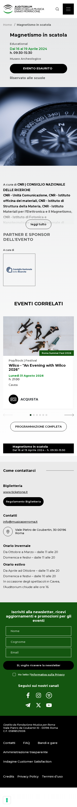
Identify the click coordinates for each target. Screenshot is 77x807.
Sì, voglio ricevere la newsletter (38, 665)
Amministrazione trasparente (25, 752)
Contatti (9, 743)
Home (7, 25)
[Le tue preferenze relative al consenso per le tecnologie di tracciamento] (7, 800)
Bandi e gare (47, 743)
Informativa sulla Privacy (48, 674)
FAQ (26, 743)
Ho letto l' (41, 674)
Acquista (29, 399)
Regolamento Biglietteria (23, 501)
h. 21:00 (14, 379)
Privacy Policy (28, 776)
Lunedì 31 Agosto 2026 (26, 375)
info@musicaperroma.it (20, 522)
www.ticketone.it (15, 492)
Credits (8, 776)
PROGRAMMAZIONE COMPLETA (38, 426)
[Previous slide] (8, 415)
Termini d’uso (52, 776)
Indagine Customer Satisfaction (27, 761)
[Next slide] (69, 415)
